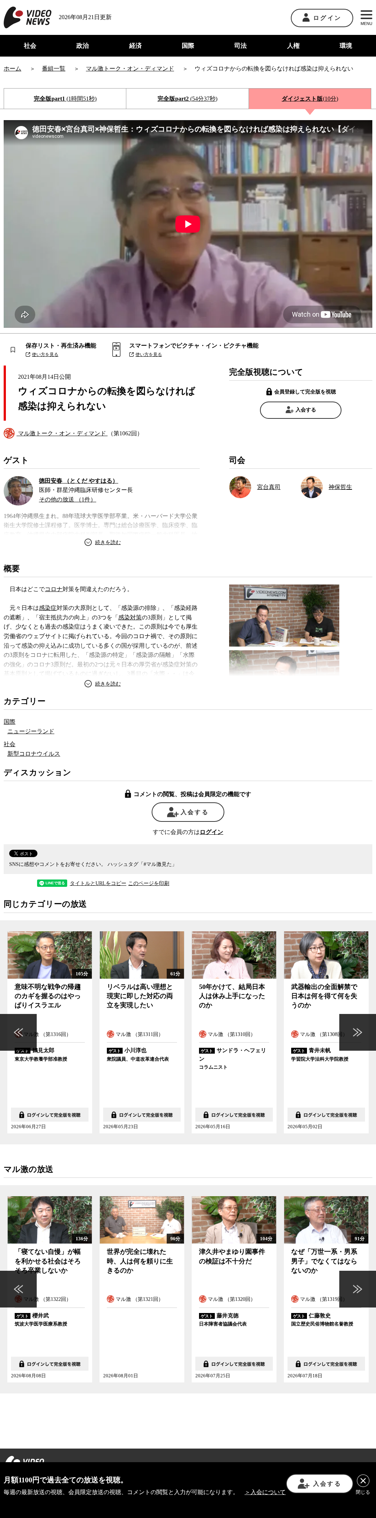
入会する (306, 410)
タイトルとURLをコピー (98, 883)
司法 (240, 45)
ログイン (327, 18)
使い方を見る (45, 354)
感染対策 (130, 617)
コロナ (53, 589)
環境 (346, 45)
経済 (135, 45)
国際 (188, 45)
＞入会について (265, 1492)
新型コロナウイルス (33, 754)
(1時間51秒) (65, 99)
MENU (366, 23)
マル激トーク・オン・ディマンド (62, 433)
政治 (82, 45)
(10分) (310, 99)
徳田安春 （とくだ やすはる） (78, 481)
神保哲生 (340, 487)
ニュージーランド (30, 731)
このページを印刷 (148, 883)
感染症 (48, 608)
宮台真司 (269, 487)
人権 (293, 45)
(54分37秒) (187, 99)
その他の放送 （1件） (67, 499)
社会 (30, 45)
